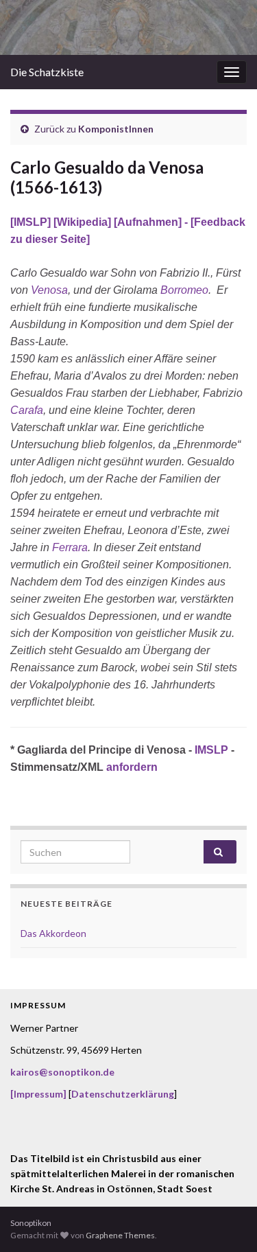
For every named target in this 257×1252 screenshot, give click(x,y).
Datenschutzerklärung (122, 1094)
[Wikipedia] (83, 222)
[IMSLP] (31, 222)
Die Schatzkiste (47, 71)
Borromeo (184, 290)
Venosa (49, 290)
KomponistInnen (116, 129)
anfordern (132, 767)
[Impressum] (38, 1094)
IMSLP (211, 750)
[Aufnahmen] (148, 222)
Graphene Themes (120, 1235)
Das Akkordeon (53, 933)
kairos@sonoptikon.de (62, 1072)
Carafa (26, 410)
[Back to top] (226, 1221)
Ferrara (70, 547)
